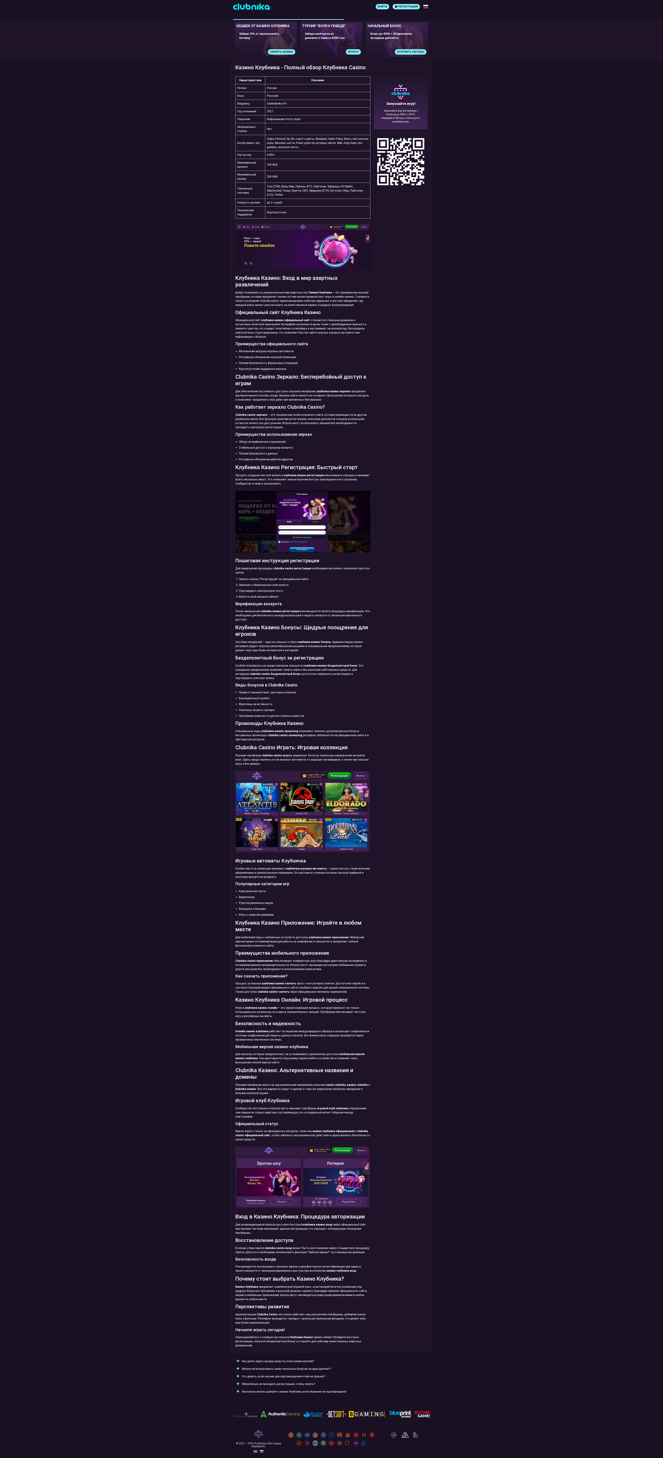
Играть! (284, 51)
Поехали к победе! (400, 115)
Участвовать (411, 51)
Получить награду (341, 51)
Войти (382, 6)
